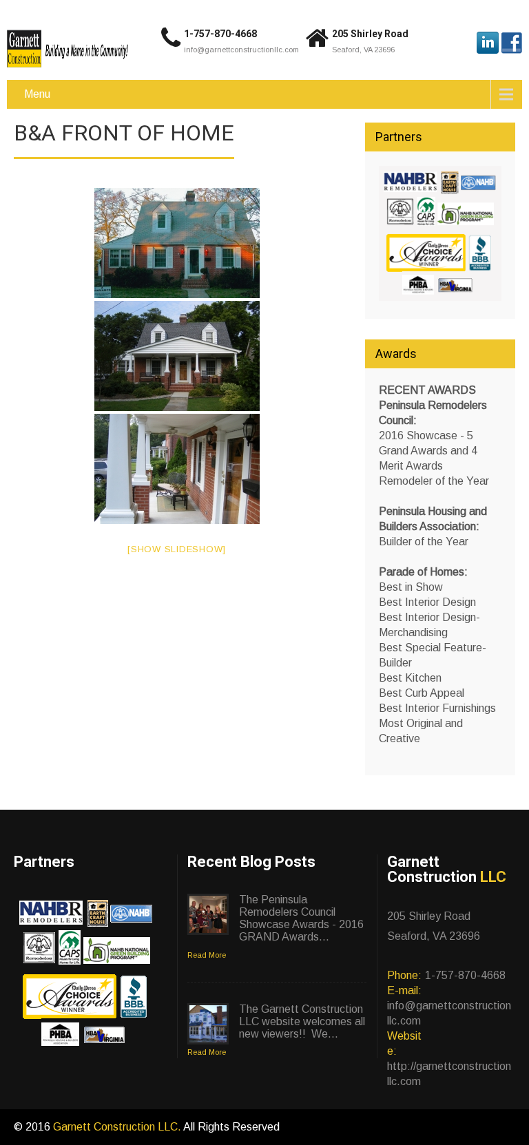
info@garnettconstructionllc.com (241, 49)
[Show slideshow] (176, 549)
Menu (37, 94)
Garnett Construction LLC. (118, 1127)
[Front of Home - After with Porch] (177, 356)
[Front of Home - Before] (177, 243)
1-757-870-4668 (220, 33)
